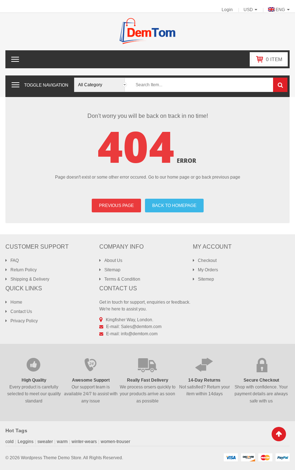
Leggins (25, 441)
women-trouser (115, 441)
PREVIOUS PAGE (116, 205)
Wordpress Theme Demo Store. (51, 457)
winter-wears (84, 441)
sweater (45, 441)
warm (62, 441)
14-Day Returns (204, 380)
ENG (280, 9)
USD (248, 9)
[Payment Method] (230, 457)
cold (9, 441)
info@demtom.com (139, 333)
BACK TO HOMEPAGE (174, 205)
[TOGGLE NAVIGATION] (15, 85)
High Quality (34, 380)
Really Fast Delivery (147, 380)
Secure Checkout (261, 380)
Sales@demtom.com (141, 326)
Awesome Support (91, 380)
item (274, 59)
